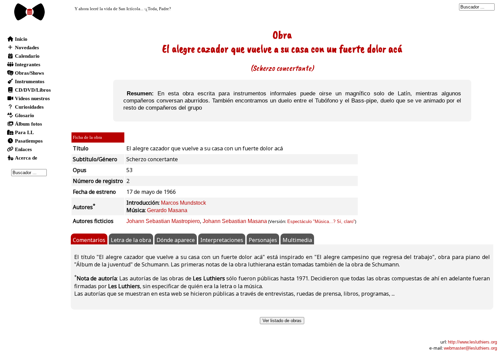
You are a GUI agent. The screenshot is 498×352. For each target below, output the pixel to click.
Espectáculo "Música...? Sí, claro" (321, 221)
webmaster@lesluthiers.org (470, 348)
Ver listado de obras (282, 320)
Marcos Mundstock (183, 203)
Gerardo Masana (167, 210)
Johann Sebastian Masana (235, 221)
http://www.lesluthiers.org (472, 342)
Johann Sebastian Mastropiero (163, 221)
